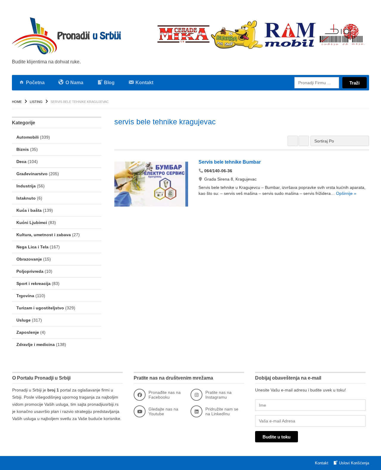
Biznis (22, 149)
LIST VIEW (304, 141)
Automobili (27, 137)
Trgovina (25, 295)
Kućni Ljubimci (31, 222)
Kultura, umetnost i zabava (43, 234)
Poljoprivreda (29, 271)
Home (17, 102)
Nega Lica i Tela (32, 247)
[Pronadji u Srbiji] (68, 35)
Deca (21, 161)
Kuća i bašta (29, 210)
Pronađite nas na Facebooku (165, 394)
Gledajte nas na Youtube (163, 411)
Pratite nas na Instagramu (218, 394)
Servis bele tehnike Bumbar (230, 161)
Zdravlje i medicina (35, 344)
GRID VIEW (293, 141)
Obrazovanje (29, 259)
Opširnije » (345, 193)
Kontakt (321, 463)
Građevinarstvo (32, 173)
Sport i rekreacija (33, 283)
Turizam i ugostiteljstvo (40, 308)
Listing (36, 102)
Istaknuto (26, 198)
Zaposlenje (27, 332)
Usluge (23, 320)
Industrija (26, 186)
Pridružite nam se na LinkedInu (221, 411)
